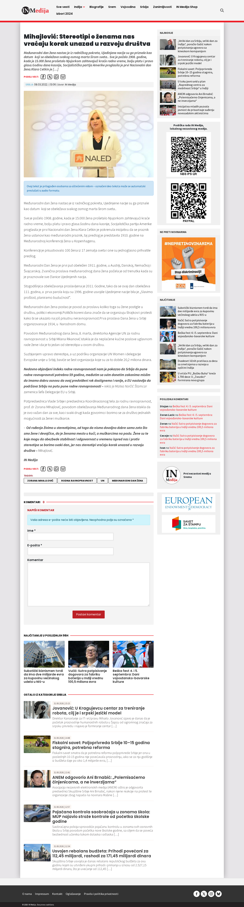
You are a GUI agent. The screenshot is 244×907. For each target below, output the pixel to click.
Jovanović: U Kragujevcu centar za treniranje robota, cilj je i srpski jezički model (98, 711)
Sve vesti (62, 7)
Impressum (42, 894)
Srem (112, 7)
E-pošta (34, 545)
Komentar (35, 560)
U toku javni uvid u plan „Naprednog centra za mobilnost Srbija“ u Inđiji (193, 85)
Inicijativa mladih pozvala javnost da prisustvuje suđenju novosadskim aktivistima (196, 110)
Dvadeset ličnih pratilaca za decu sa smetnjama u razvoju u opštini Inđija (197, 364)
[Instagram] (211, 893)
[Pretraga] (222, 10)
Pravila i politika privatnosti (101, 894)
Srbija (144, 7)
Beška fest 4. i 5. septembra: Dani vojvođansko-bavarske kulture (198, 334)
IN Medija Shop (187, 7)
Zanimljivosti (162, 7)
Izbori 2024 (64, 14)
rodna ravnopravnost (77, 480)
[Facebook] (196, 893)
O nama (27, 894)
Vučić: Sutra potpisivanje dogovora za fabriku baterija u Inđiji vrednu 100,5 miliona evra (196, 324)
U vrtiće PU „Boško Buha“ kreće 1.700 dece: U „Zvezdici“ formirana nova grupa (197, 377)
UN (102, 480)
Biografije (96, 7)
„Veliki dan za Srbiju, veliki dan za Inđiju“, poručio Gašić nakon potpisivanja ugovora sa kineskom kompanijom (197, 46)
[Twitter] (204, 893)
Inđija (78, 7)
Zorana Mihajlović (40, 480)
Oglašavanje (73, 894)
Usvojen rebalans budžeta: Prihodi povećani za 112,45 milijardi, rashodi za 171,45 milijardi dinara (101, 853)
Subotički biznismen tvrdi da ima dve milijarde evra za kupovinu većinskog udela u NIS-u (197, 311)
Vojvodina (128, 7)
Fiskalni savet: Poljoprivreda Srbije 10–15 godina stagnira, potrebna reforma (101, 745)
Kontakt (57, 894)
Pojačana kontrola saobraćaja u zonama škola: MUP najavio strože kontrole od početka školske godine (101, 816)
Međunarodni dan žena (127, 480)
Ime (31, 531)
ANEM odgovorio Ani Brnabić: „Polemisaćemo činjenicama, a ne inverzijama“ (98, 780)
